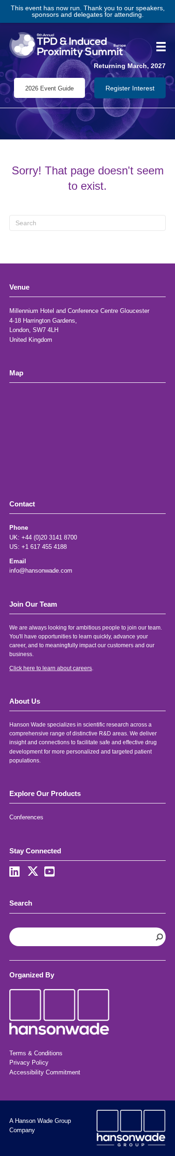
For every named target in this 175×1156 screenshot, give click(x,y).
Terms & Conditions (36, 1053)
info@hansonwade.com (40, 570)
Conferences (26, 817)
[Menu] (158, 46)
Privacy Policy (29, 1062)
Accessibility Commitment (44, 1072)
